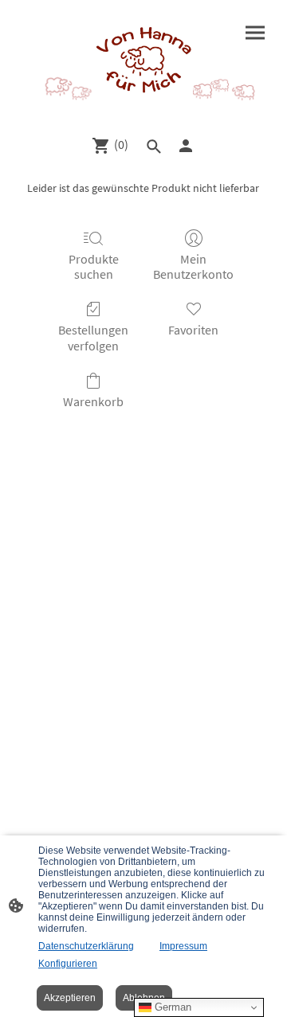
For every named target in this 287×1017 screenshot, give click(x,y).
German (171, 1007)
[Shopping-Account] (185, 145)
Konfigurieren (67, 963)
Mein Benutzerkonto (193, 266)
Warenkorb (93, 401)
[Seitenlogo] (143, 61)
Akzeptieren (70, 997)
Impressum (183, 946)
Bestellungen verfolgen (93, 337)
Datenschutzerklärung (86, 946)
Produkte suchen (94, 266)
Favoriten (193, 330)
